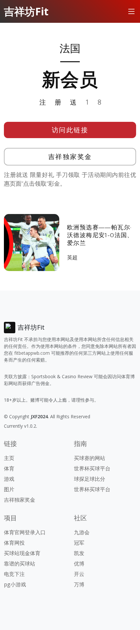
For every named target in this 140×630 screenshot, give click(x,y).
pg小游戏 (15, 584)
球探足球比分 (89, 478)
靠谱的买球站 (19, 563)
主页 (9, 458)
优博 (79, 563)
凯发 (79, 553)
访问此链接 (70, 129)
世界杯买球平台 (92, 468)
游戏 (9, 478)
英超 (72, 257)
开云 (79, 574)
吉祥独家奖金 (70, 156)
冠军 (79, 542)
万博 (79, 584)
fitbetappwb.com (32, 353)
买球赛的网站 (89, 458)
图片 (9, 489)
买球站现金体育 (22, 553)
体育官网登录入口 (25, 532)
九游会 (82, 532)
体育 (9, 468)
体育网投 (14, 542)
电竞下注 (14, 574)
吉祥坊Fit (26, 11)
